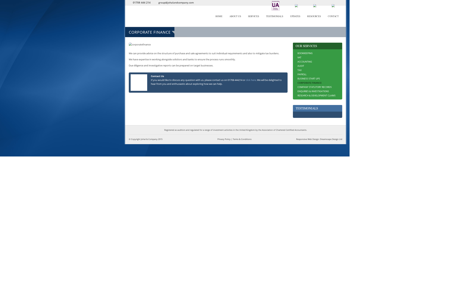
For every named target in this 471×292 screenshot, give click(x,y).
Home (218, 16)
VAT (299, 57)
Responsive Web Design (307, 139)
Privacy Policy (224, 139)
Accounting (305, 61)
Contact (333, 16)
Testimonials (274, 16)
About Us (235, 16)
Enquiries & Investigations (313, 91)
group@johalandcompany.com (176, 2)
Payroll (302, 74)
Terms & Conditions (242, 139)
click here (251, 80)
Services (253, 16)
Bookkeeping (305, 53)
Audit (301, 65)
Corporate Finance (310, 82)
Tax (300, 70)
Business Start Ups (309, 78)
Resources (314, 16)
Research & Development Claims (317, 95)
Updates (295, 16)
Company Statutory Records (315, 87)
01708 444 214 (141, 2)
